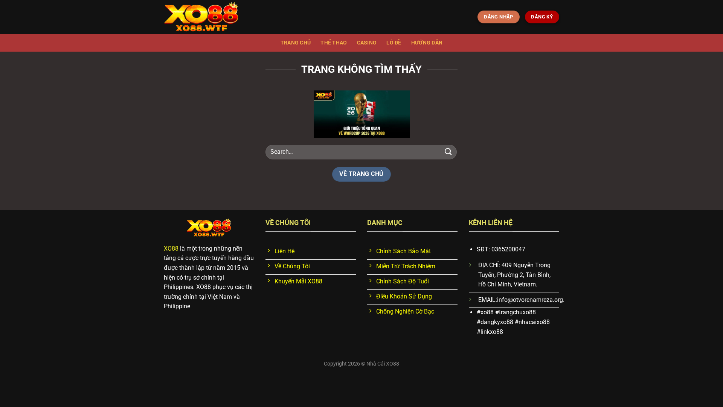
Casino (367, 43)
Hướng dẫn (427, 43)
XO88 (171, 248)
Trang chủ (296, 43)
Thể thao (333, 43)
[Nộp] (448, 151)
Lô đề (393, 43)
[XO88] (201, 17)
